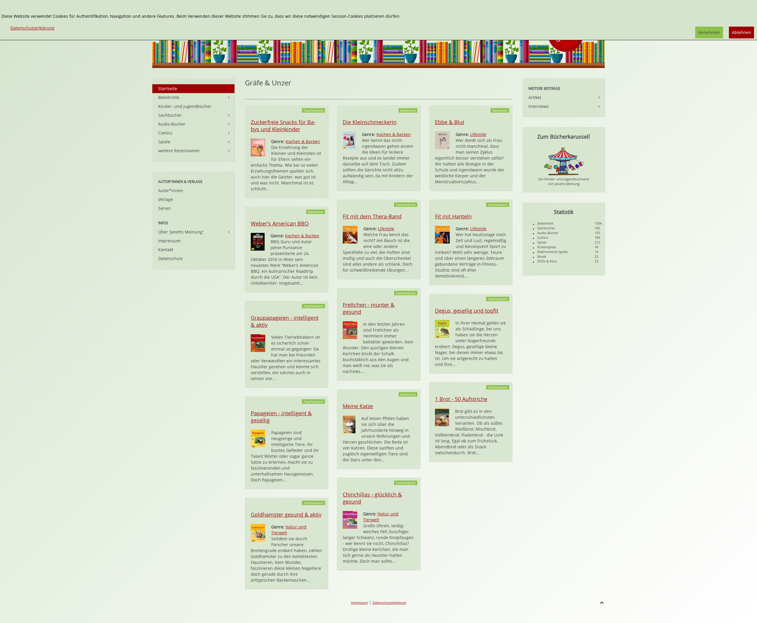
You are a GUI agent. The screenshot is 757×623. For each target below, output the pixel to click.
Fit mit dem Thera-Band (372, 216)
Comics (165, 133)
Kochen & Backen (303, 141)
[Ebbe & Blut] (442, 140)
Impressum (169, 241)
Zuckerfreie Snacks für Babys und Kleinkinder (283, 126)
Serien (164, 208)
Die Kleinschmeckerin (370, 122)
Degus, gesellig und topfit (466, 310)
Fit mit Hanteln (453, 216)
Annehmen (709, 32)
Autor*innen (170, 190)
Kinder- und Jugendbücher (184, 106)
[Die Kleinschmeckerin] (349, 140)
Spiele (164, 142)
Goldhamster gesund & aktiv (286, 514)
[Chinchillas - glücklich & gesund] (350, 519)
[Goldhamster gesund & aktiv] (258, 532)
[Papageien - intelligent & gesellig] (258, 438)
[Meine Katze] (349, 424)
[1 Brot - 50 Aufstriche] (442, 417)
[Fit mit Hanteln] (442, 234)
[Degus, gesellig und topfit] (442, 328)
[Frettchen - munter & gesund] (350, 329)
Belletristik (168, 97)
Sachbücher (170, 115)
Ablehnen (741, 32)
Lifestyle (478, 134)
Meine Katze (358, 406)
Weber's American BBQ (280, 223)
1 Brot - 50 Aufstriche (461, 399)
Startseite (167, 88)
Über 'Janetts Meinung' (180, 232)
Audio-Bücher (171, 124)
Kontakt (165, 249)
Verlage (165, 199)
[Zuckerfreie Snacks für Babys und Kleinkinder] (258, 147)
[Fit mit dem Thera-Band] (350, 234)
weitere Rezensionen (179, 150)
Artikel (534, 97)
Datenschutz (170, 258)
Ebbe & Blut (449, 122)
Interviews (538, 106)
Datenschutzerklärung (389, 602)
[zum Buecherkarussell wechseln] (563, 161)
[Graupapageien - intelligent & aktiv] (258, 342)
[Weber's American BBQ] (258, 241)
